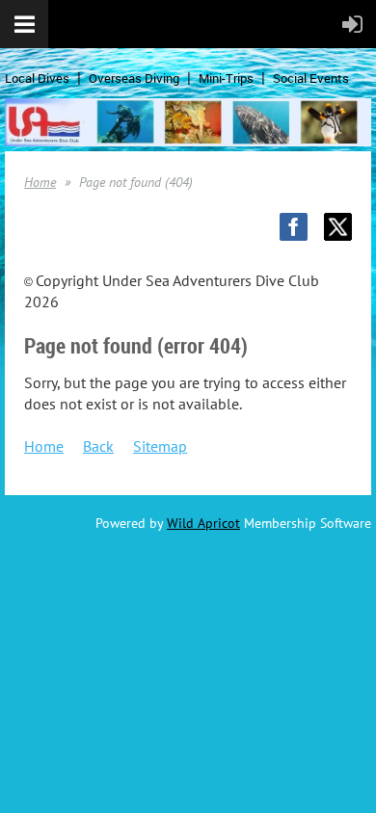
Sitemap (160, 446)
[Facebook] (294, 227)
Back (98, 446)
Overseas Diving (134, 78)
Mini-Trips (226, 78)
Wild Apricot (203, 523)
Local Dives (37, 78)
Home (40, 182)
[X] (338, 227)
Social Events (311, 78)
